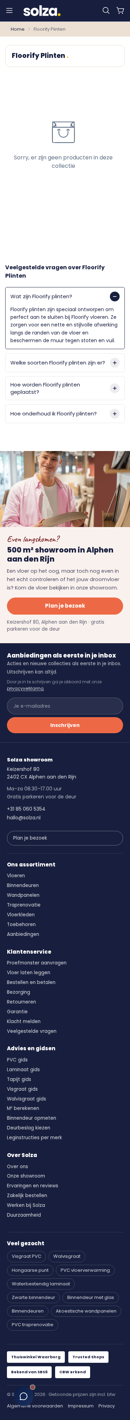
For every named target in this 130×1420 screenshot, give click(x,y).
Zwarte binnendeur (33, 1297)
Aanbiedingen (23, 934)
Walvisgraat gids (26, 1099)
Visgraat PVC (26, 1256)
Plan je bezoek (65, 605)
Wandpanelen (23, 895)
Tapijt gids (19, 1079)
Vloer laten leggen (28, 972)
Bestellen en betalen (31, 982)
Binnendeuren (23, 885)
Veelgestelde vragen (32, 1031)
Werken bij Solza (26, 1205)
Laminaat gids (23, 1069)
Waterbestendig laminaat (41, 1283)
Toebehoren (21, 924)
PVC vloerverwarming (85, 1270)
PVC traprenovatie (32, 1324)
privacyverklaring (25, 688)
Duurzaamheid (24, 1215)
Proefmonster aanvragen (37, 963)
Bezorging (18, 992)
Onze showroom (26, 1176)
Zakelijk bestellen (27, 1195)
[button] (106, 10)
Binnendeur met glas (90, 1297)
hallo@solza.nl (24, 817)
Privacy (106, 1406)
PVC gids (17, 1060)
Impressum (81, 1406)
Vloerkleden (21, 914)
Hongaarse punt (30, 1270)
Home (18, 29)
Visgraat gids (22, 1089)
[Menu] (9, 10)
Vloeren (16, 875)
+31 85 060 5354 (26, 808)
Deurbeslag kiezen (28, 1128)
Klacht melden (24, 1021)
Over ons (17, 1166)
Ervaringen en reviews (32, 1185)
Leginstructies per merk (34, 1137)
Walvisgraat (66, 1256)
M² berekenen (23, 1108)
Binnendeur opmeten (31, 1118)
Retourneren (21, 1002)
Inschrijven (65, 725)
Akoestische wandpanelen (86, 1311)
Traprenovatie (24, 905)
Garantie (17, 1011)
